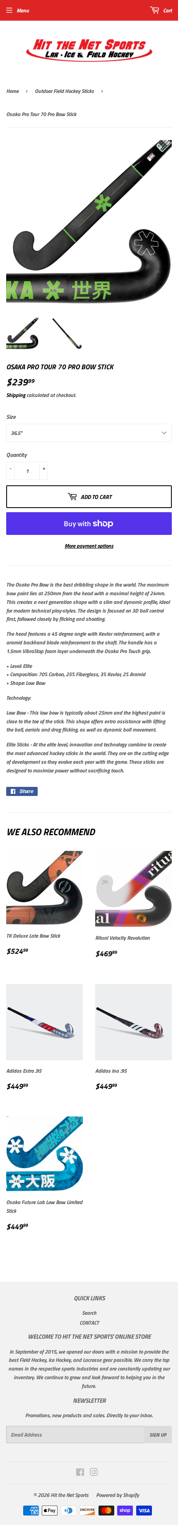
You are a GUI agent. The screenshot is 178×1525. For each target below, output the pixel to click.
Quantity (16, 454)
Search (89, 1313)
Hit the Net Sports (70, 1495)
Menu (23, 10)
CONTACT (89, 1322)
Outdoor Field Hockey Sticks (64, 91)
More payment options (89, 546)
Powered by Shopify (117, 1495)
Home (12, 91)
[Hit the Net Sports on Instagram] (94, 1473)
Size (11, 416)
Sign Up (157, 1435)
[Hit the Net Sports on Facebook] (80, 1473)
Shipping (15, 395)
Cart (167, 10)
